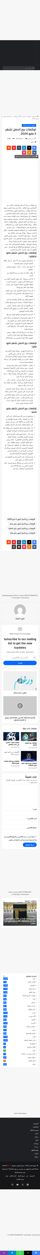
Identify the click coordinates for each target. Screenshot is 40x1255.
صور (34, 978)
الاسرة (33, 1023)
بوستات (36, 55)
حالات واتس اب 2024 (28, 1054)
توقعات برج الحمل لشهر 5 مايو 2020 (20, 519)
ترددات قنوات (31, 1006)
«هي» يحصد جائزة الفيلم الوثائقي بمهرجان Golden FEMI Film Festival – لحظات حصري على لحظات (20, 921)
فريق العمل (21, 1176)
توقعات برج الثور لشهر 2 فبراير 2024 (11, 762)
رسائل (36, 65)
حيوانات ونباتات (30, 1026)
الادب (33, 1037)
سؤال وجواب (31, 1057)
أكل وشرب (31, 1016)
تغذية (33, 1013)
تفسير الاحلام (34, 46)
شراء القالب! (20, 1179)
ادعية (36, 48)
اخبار (37, 53)
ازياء (34, 999)
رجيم (33, 1030)
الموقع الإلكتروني (32, 827)
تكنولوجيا (32, 1043)
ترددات (36, 58)
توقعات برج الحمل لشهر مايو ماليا (22, 533)
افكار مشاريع (31, 1047)
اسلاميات (35, 44)
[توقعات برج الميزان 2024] (29, 736)
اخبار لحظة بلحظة (29, 1040)
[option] (20, 914)
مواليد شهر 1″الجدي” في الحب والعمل (12, 743)
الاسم (34, 809)
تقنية (34, 1050)
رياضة (36, 51)
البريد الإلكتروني (31, 818)
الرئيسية (35, 41)
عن (27, 1176)
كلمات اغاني (31, 982)
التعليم (33, 1019)
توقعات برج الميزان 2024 (31, 744)
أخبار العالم (32, 1061)
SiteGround (18, 1172)
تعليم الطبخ (35, 60)
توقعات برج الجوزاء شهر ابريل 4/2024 (29, 764)
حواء (34, 1064)
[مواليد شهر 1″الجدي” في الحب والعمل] (11, 736)
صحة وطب (31, 989)
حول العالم (32, 992)
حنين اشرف (30, 138)
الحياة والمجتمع (30, 1033)
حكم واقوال (31, 1009)
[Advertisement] (20, 20)
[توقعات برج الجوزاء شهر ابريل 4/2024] (29, 756)
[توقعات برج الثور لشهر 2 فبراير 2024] (11, 755)
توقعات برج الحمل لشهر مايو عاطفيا (21, 528)
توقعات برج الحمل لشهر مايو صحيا (22, 524)
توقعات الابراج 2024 (24, 116)
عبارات (36, 62)
